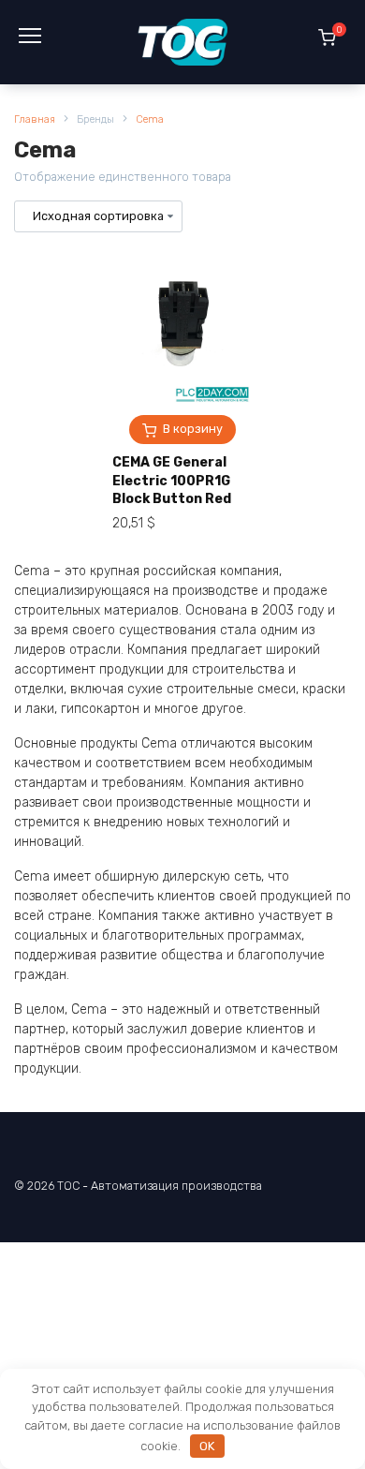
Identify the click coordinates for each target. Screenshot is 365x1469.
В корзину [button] (193, 429)
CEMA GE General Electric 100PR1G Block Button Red (171, 480)
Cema (150, 119)
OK (206, 1446)
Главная (34, 119)
